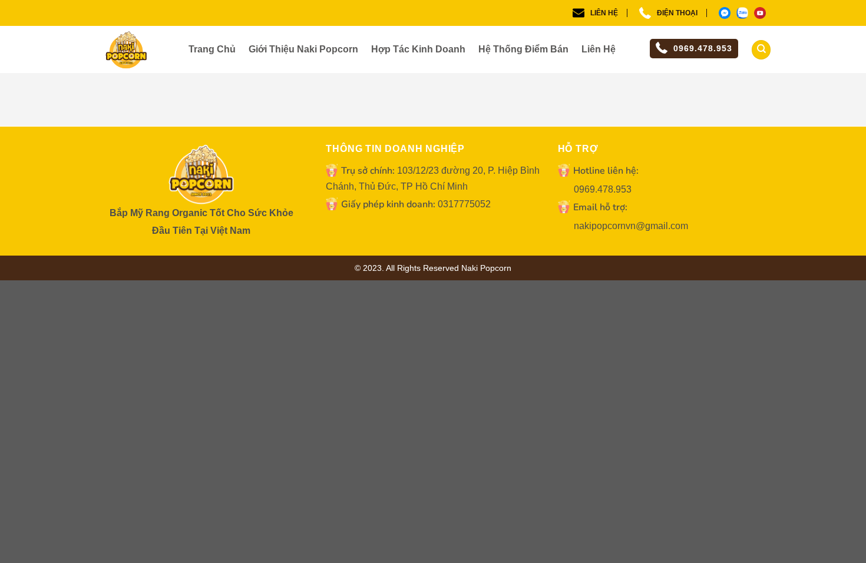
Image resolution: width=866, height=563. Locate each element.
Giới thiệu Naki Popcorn (303, 49)
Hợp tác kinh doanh (418, 49)
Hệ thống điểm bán (523, 49)
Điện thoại (677, 13)
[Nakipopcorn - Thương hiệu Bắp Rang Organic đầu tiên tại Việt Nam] (141, 51)
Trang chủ (212, 49)
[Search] (761, 49)
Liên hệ (604, 13)
